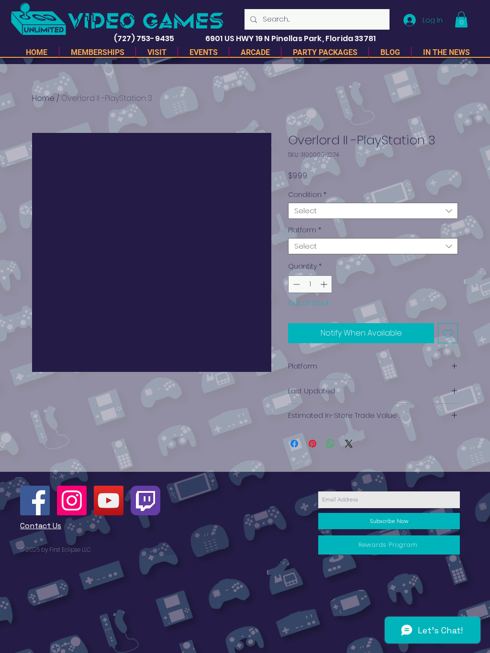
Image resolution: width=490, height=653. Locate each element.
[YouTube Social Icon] (108, 500)
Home (43, 98)
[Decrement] (295, 284)
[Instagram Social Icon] (72, 500)
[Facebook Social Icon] (35, 500)
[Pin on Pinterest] (312, 443)
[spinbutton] (310, 284)
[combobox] (373, 211)
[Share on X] (349, 443)
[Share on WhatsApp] (330, 443)
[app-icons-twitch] (145, 500)
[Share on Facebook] (294, 443)
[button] (461, 19)
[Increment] (325, 284)
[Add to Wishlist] (448, 333)
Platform (304, 230)
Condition (307, 194)
